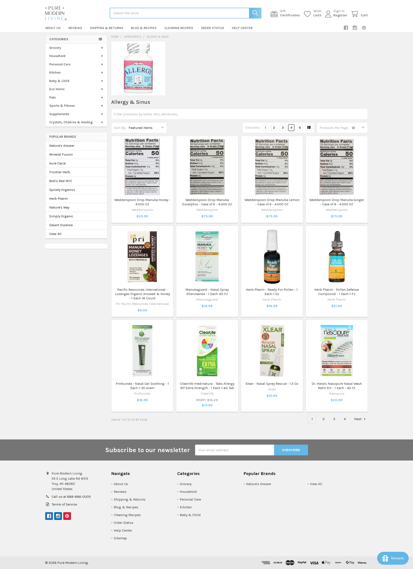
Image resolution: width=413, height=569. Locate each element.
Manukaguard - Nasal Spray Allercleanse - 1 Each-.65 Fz (207, 292)
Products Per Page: (334, 128)
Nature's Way (59, 207)
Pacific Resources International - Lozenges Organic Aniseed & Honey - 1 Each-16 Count (142, 294)
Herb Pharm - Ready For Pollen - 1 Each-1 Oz (272, 292)
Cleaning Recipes (178, 28)
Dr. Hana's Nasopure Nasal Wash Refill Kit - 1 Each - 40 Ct (337, 386)
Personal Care (60, 64)
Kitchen (55, 72)
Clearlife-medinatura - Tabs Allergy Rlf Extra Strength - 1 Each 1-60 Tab (207, 386)
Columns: (252, 127)
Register (340, 15)
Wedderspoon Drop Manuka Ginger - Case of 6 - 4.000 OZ (336, 202)
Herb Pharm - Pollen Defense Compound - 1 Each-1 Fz (336, 292)
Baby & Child (59, 81)
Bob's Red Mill (60, 181)
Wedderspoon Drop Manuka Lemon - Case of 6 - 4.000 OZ (272, 202)
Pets (52, 97)
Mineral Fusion (61, 154)
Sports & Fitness (62, 106)
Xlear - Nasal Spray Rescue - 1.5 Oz (271, 384)
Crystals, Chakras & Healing (71, 122)
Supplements (59, 114)
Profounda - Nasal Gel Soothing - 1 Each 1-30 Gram (142, 386)
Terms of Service (64, 504)
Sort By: (120, 128)
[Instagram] (355, 28)
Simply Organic (61, 216)
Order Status (212, 28)
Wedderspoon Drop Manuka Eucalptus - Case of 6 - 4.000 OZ (207, 202)
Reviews (75, 28)
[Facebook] (346, 28)
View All (55, 234)
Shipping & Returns (106, 28)
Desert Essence (61, 225)
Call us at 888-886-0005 (71, 497)
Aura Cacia (57, 163)
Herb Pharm (58, 198)
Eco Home (57, 89)
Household (57, 56)
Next (358, 419)
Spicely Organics (62, 190)
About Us (53, 28)
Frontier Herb (59, 172)
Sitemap (120, 538)
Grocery (55, 48)
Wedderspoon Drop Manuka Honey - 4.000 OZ (142, 202)
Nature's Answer (61, 146)
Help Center (242, 28)
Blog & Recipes (144, 28)
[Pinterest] (364, 28)
